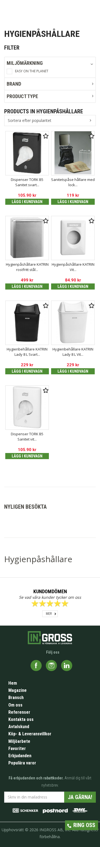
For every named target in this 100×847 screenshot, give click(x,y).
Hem (12, 683)
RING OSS (84, 825)
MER (49, 614)
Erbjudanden (19, 755)
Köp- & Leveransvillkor (29, 733)
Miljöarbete (19, 741)
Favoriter (17, 748)
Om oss (15, 705)
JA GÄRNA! (80, 797)
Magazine (17, 690)
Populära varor (22, 763)
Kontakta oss (21, 719)
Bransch (16, 697)
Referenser (19, 712)
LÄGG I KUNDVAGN (27, 201)
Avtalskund (18, 726)
